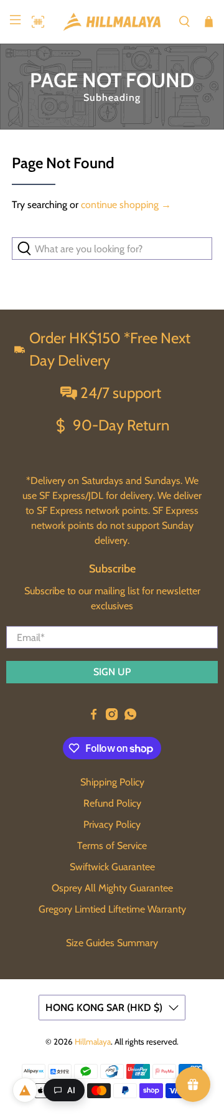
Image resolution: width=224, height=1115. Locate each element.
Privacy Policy (112, 824)
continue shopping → (126, 205)
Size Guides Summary (112, 943)
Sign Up (112, 672)
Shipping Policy (112, 782)
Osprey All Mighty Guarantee (112, 888)
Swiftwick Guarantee (112, 867)
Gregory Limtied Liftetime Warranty (112, 909)
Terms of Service (112, 846)
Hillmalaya (93, 1041)
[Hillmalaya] (112, 21)
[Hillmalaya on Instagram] (112, 717)
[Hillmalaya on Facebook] (94, 717)
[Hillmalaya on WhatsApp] (130, 717)
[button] (34, 21)
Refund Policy (112, 803)
